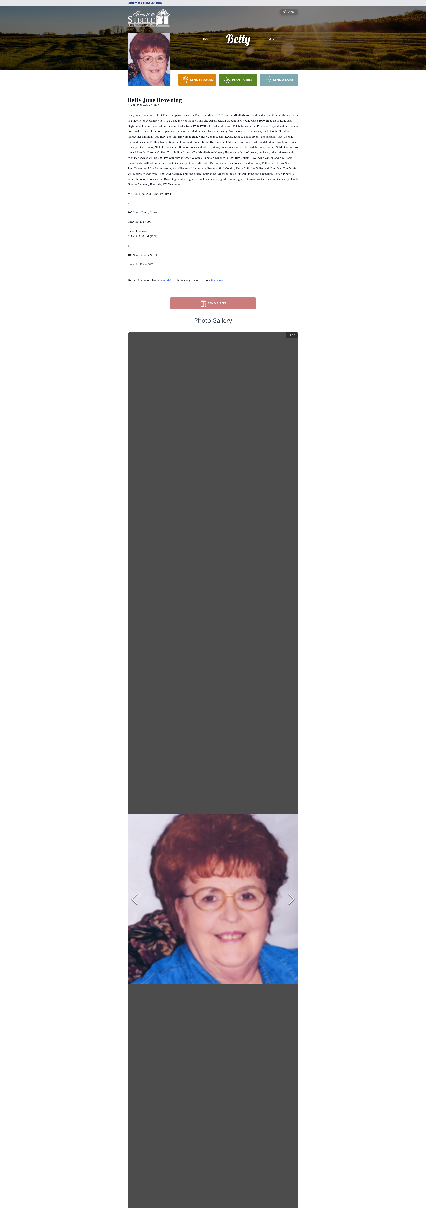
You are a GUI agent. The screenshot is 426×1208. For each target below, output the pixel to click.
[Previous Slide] (134, 899)
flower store (218, 280)
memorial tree (168, 280)
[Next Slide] (291, 899)
